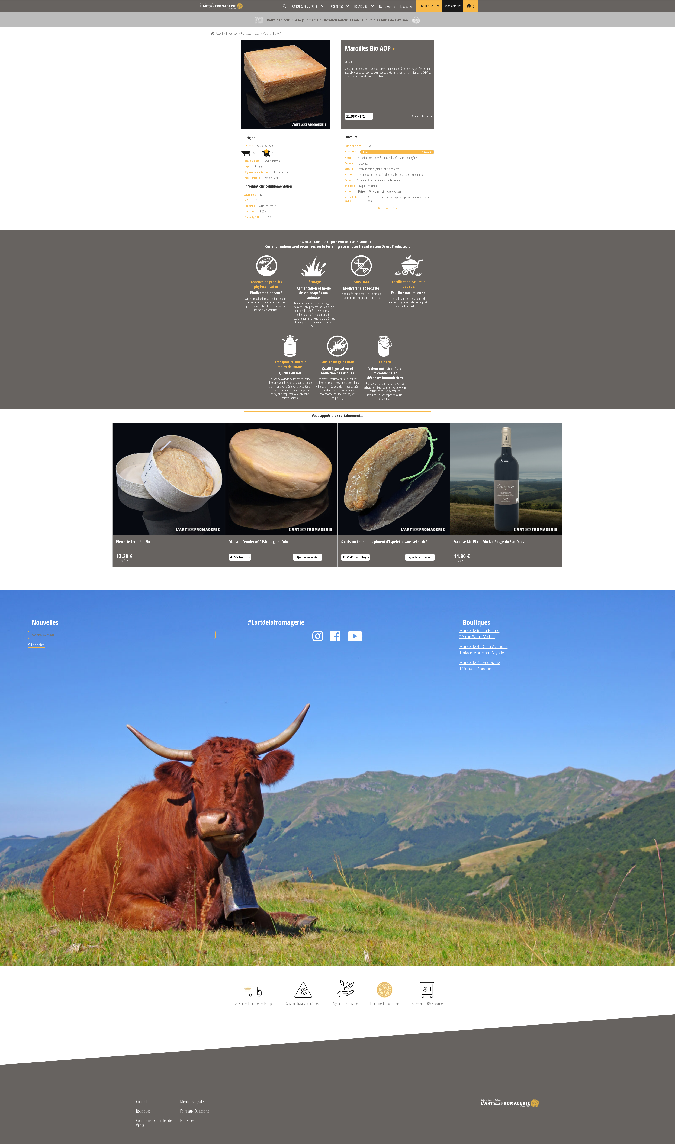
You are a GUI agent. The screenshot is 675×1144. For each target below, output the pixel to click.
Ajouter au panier (308, 557)
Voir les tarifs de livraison (388, 20)
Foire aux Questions (194, 1111)
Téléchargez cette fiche (387, 208)
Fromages (246, 33)
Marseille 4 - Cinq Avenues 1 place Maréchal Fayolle (483, 649)
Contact (141, 1102)
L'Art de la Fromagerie (221, 6)
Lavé (257, 33)
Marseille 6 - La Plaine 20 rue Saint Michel (479, 633)
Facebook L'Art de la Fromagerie (335, 636)
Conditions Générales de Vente (154, 1123)
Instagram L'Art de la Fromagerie (317, 636)
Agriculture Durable (304, 6)
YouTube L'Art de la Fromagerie (355, 636)
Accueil (219, 33)
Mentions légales (192, 1102)
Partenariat (336, 6)
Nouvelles (406, 6)
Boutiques (360, 6)
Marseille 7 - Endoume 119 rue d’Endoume (479, 665)
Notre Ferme (387, 6)
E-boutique (425, 5)
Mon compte (453, 5)
